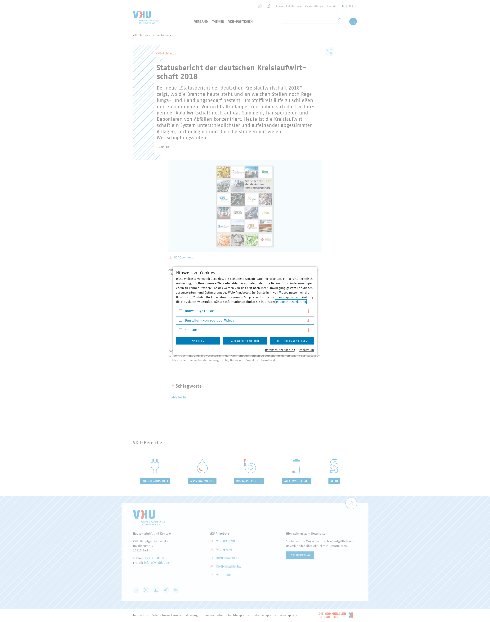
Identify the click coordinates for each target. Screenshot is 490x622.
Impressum (306, 349)
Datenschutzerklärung (291, 301)
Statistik (191, 330)
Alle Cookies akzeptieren (292, 341)
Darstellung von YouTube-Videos (209, 320)
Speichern (198, 341)
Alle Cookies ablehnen (245, 341)
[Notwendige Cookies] (180, 311)
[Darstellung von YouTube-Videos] (180, 321)
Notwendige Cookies (200, 311)
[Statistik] (180, 330)
